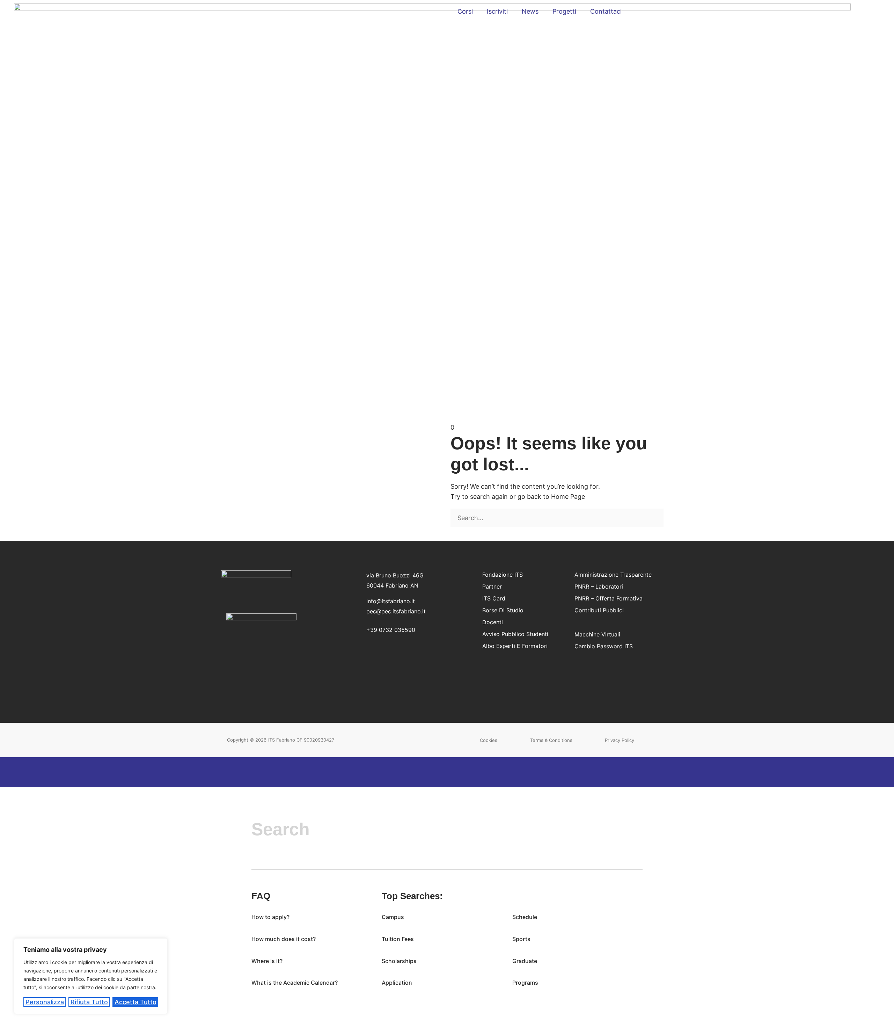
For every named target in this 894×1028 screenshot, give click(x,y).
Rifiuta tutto (89, 1002)
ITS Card (493, 598)
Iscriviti (497, 11)
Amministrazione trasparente (613, 574)
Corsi (465, 11)
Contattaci (606, 11)
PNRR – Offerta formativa (608, 598)
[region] (91, 976)
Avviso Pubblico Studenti (515, 633)
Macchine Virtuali (597, 634)
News (530, 11)
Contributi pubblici (599, 610)
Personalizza (44, 1002)
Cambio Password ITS (603, 646)
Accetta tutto (135, 1002)
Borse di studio (502, 610)
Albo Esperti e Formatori (515, 645)
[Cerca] (452, 532)
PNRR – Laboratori (598, 586)
